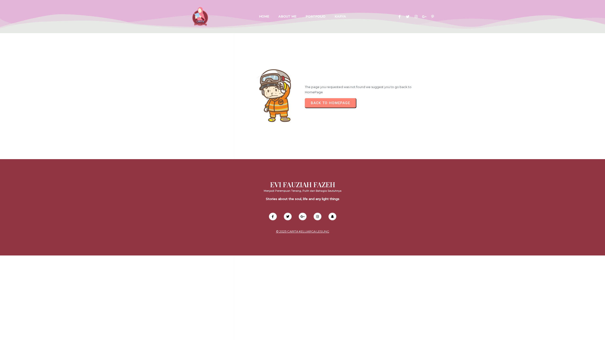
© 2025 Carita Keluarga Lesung (302, 231)
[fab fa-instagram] (416, 17)
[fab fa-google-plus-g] (424, 17)
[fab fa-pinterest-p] (432, 17)
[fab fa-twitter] (408, 17)
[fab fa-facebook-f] (399, 17)
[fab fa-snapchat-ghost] (332, 216)
